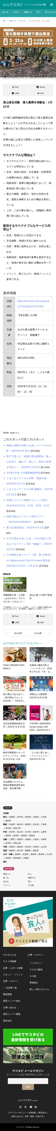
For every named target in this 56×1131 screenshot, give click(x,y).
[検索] (44, 4)
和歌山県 (17, 843)
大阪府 (36, 839)
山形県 (44, 817)
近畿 (5, 839)
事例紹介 (34, 982)
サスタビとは (9, 955)
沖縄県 (26, 858)
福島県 (8, 821)
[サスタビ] (13, 5)
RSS (36, 1107)
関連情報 (7, 994)
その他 (31, 885)
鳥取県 (12, 847)
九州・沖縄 (7, 854)
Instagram (20, 1107)
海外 (5, 862)
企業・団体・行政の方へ (35, 1116)
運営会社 (7, 1020)
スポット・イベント (13, 974)
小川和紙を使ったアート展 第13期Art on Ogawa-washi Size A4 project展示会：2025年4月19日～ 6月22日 (29, 560)
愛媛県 (28, 850)
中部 (5, 832)
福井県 (36, 832)
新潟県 (12, 832)
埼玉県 (36, 824)
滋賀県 (20, 839)
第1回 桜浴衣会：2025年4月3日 (25, 527)
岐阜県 (16, 836)
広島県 (36, 847)
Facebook (31, 1107)
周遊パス (7, 874)
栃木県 (20, 824)
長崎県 (33, 854)
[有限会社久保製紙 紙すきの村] (15, 633)
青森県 (12, 817)
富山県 (20, 832)
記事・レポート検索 (13, 968)
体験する (28, 12)
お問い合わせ (9, 1007)
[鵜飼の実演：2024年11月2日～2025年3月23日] (40, 633)
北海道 (6, 813)
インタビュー (36, 963)
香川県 (20, 850)
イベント (7, 885)
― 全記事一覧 (10, 987)
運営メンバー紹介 (12, 1001)
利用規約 (32, 1113)
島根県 (20, 847)
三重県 (12, 839)
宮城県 (36, 817)
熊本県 (41, 854)
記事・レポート (10, 981)
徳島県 (12, 850)
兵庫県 (44, 839)
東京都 (8, 828)
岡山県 (28, 847)
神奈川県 (17, 828)
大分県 (49, 854)
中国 (5, 847)
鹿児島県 (17, 858)
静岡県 (24, 836)
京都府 (28, 839)
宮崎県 (8, 858)
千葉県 (44, 824)
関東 (5, 824)
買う (39, 12)
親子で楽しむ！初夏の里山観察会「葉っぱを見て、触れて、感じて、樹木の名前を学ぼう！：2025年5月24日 (28, 462)
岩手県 (20, 817)
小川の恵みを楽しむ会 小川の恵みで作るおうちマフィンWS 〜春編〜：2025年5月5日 (29, 544)
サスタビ (21, 1127)
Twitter (25, 1107)
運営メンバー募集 (12, 1014)
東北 (5, 817)
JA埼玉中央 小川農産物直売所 (23, 472)
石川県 (28, 832)
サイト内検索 (9, 961)
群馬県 (28, 824)
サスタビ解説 (36, 969)
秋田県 (28, 817)
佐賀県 (25, 854)
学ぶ (30, 874)
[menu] (51, 4)
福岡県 (17, 854)
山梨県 (44, 832)
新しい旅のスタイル (39, 989)
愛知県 (32, 836)
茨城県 (12, 824)
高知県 (36, 850)
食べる (5, 12)
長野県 (8, 836)
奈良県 (8, 843)
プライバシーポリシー (17, 1113)
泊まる (16, 12)
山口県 (44, 847)
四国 (5, 850)
